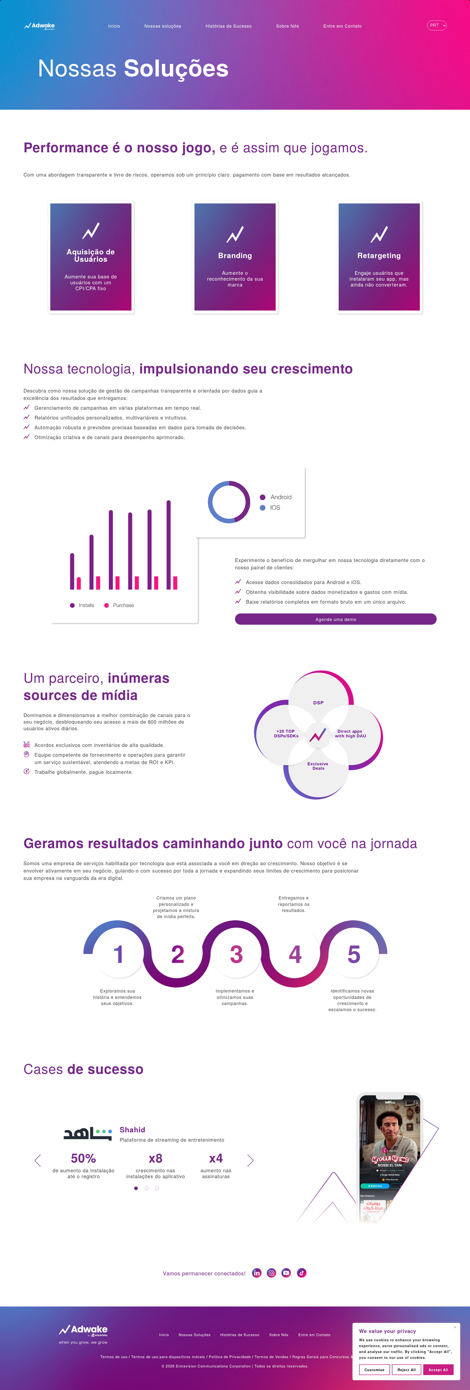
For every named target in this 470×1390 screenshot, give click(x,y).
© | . (235, 1365)
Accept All (438, 1369)
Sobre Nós (287, 26)
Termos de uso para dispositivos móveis (168, 1356)
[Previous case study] (37, 1161)
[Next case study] (250, 1161)
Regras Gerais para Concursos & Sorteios (331, 1356)
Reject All (407, 1369)
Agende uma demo (336, 619)
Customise (374, 1369)
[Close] (455, 1327)
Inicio (164, 1334)
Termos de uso (114, 1356)
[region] (406, 1351)
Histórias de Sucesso (229, 26)
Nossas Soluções (195, 1334)
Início (114, 26)
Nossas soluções (162, 26)
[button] (91, 257)
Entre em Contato (342, 26)
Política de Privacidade (230, 1356)
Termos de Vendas (272, 1356)
